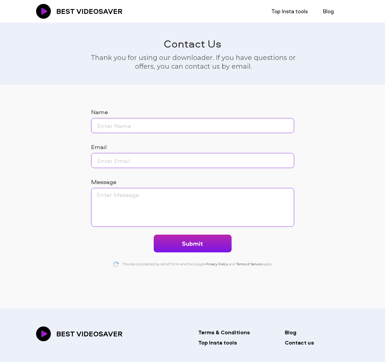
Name (99, 112)
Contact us (299, 342)
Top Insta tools (289, 11)
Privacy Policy (217, 264)
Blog (328, 11)
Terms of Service (249, 264)
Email (99, 147)
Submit (192, 243)
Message (103, 182)
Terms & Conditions (224, 332)
